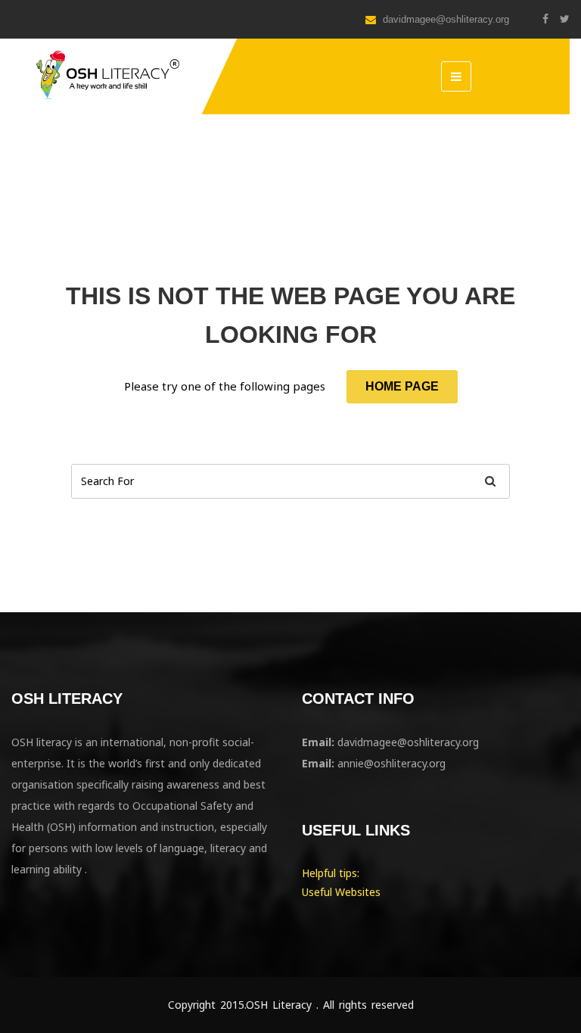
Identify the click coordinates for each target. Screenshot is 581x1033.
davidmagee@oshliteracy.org (444, 19)
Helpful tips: (330, 873)
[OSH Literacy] (106, 76)
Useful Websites (341, 892)
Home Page (402, 386)
